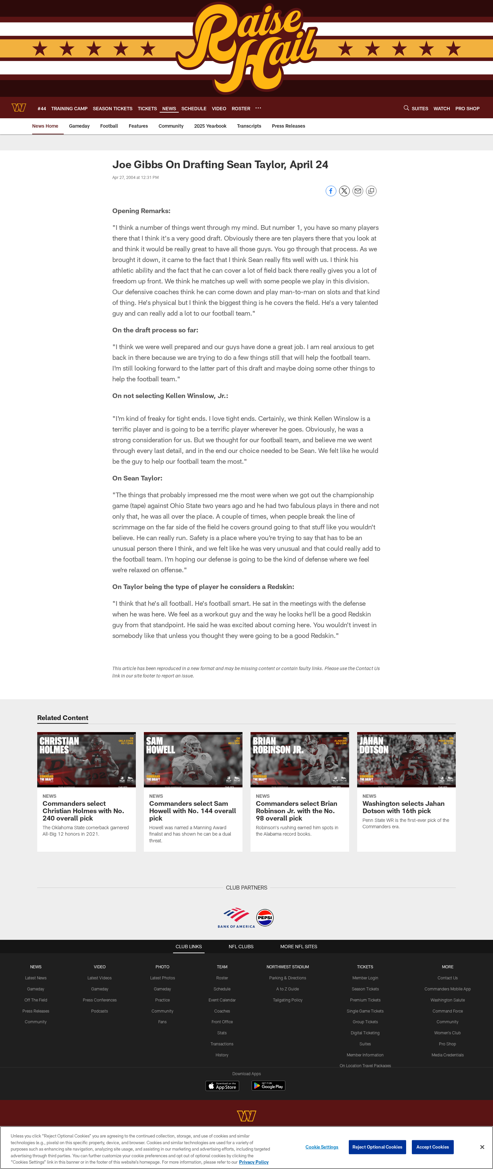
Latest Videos (100, 977)
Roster (222, 977)
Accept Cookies (433, 1147)
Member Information (365, 1054)
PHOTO (162, 966)
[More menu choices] (258, 108)
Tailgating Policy (288, 999)
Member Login (365, 977)
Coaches (222, 1011)
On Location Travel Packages (365, 1065)
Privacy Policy (254, 1162)
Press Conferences (100, 999)
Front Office (222, 1021)
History (222, 1054)
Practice (162, 999)
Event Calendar (222, 999)
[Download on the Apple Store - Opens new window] (222, 1086)
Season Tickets (365, 988)
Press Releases (35, 1011)
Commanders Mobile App (448, 988)
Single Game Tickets (365, 1011)
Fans (162, 1021)
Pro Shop (447, 1043)
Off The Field (35, 999)
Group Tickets (365, 1021)
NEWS (36, 966)
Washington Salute (448, 999)
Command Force (448, 1011)
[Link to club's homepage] (19, 108)
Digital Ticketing (365, 1032)
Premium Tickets (365, 999)
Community (36, 1021)
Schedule (222, 988)
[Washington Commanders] (246, 1116)
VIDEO (100, 966)
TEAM (222, 966)
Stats (222, 1032)
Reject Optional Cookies (377, 1147)
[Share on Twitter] (344, 194)
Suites (365, 1043)
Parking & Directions (287, 977)
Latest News (36, 977)
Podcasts (99, 1011)
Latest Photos (162, 977)
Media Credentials (448, 1054)
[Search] (406, 107)
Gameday (35, 988)
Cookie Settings (322, 1147)
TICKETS (365, 966)
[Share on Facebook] (331, 194)
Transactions (222, 1043)
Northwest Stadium (288, 966)
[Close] (482, 1147)
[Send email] (357, 194)
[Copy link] (371, 191)
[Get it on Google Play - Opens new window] (268, 1089)
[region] (246, 1147)
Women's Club (447, 1032)
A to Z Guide (287, 988)
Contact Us (448, 977)
